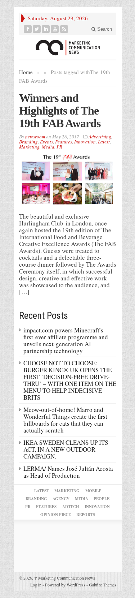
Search (104, 29)
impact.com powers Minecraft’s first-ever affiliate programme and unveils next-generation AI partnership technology (65, 340)
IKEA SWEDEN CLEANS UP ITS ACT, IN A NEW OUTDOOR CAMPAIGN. (65, 449)
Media (48, 146)
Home (26, 72)
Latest (104, 141)
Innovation (85, 141)
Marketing (29, 146)
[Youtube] (54, 29)
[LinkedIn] (45, 29)
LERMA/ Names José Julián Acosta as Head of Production (68, 471)
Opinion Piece (55, 514)
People (101, 499)
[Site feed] (64, 29)
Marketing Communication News (64, 578)
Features (63, 141)
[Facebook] (27, 29)
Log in (35, 585)
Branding (28, 141)
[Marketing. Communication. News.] (67, 47)
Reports (85, 514)
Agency (61, 499)
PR (59, 146)
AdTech (70, 506)
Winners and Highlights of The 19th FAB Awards (59, 110)
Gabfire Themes (102, 585)
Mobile (93, 491)
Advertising (100, 136)
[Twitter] (36, 29)
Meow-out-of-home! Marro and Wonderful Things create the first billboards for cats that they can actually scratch (65, 419)
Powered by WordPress (65, 585)
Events (46, 141)
